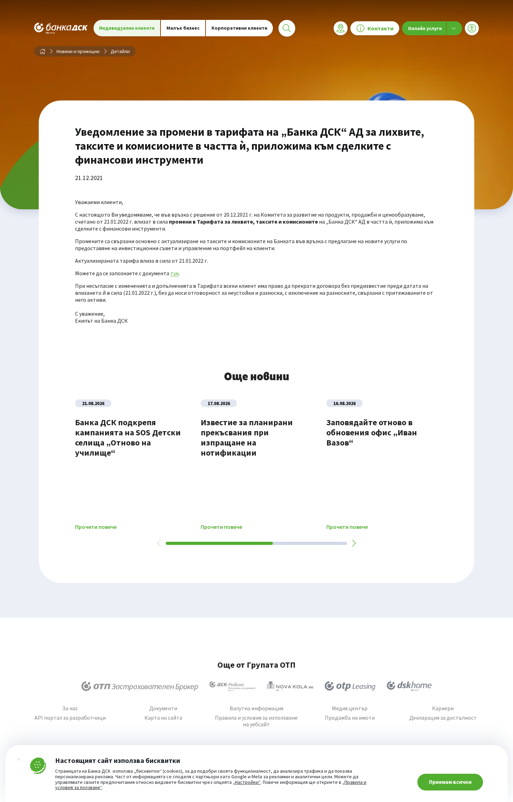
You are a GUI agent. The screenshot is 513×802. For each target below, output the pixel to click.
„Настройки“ (247, 782)
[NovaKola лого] (290, 686)
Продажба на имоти (350, 717)
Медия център (349, 708)
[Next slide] (353, 543)
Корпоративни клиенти (239, 28)
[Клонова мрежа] (341, 28)
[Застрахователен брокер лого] (139, 686)
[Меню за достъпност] (472, 28)
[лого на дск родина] (232, 686)
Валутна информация (256, 708)
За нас (70, 708)
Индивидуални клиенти (127, 28)
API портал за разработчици (70, 717)
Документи (163, 708)
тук (174, 273)
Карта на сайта (163, 717)
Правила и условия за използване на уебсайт (256, 721)
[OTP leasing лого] (350, 686)
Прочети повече (96, 527)
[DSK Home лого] (409, 686)
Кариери (443, 708)
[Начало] (42, 51)
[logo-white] (61, 28)
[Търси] (286, 28)
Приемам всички (450, 781)
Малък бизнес (183, 28)
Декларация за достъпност (443, 717)
